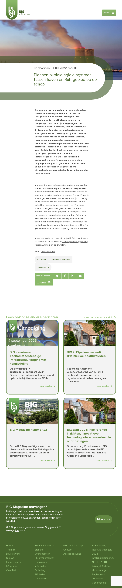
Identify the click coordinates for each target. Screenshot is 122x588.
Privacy (96, 566)
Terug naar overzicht (61, 259)
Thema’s (11, 549)
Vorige (43, 259)
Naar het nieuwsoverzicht (99, 317)
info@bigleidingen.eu (103, 558)
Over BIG (11, 570)
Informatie (11, 566)
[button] (107, 13)
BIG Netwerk (13, 553)
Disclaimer (97, 578)
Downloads (41, 578)
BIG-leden (40, 574)
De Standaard (48, 251)
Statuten (106, 566)
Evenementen (13, 562)
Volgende (41, 267)
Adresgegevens (72, 553)
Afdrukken (41, 283)
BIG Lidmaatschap (73, 545)
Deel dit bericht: (43, 276)
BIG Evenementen (44, 545)
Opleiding (40, 570)
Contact (67, 549)
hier (17, 530)
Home (9, 545)
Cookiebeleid (99, 582)
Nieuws (10, 558)
